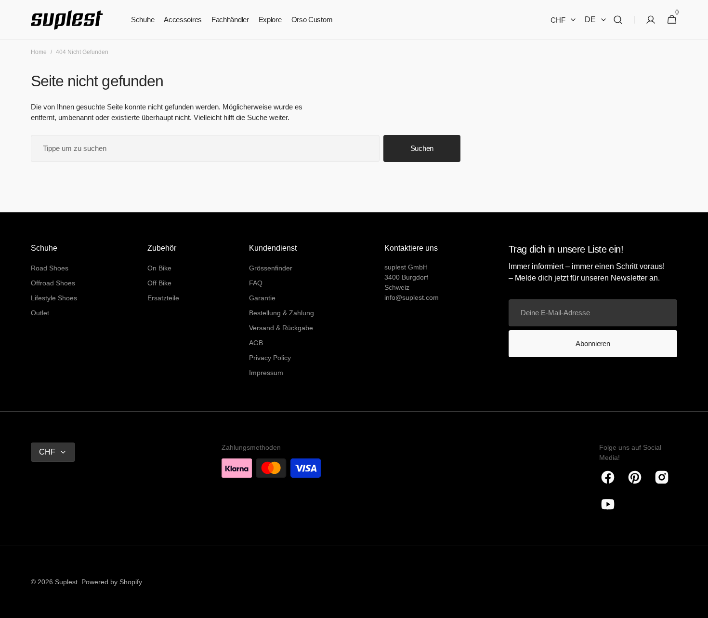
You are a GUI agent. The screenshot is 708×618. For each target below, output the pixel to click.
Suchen (421, 148)
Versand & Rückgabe (281, 328)
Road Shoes (49, 268)
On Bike (159, 268)
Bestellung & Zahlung (281, 313)
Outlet (40, 313)
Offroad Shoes (53, 283)
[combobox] (205, 148)
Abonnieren (593, 343)
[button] (618, 20)
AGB (256, 343)
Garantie (262, 298)
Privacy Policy (270, 358)
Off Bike (159, 283)
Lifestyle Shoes (54, 298)
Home (39, 52)
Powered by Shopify (111, 582)
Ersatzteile (163, 298)
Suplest (66, 582)
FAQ (255, 283)
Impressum (266, 372)
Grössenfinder (270, 268)
